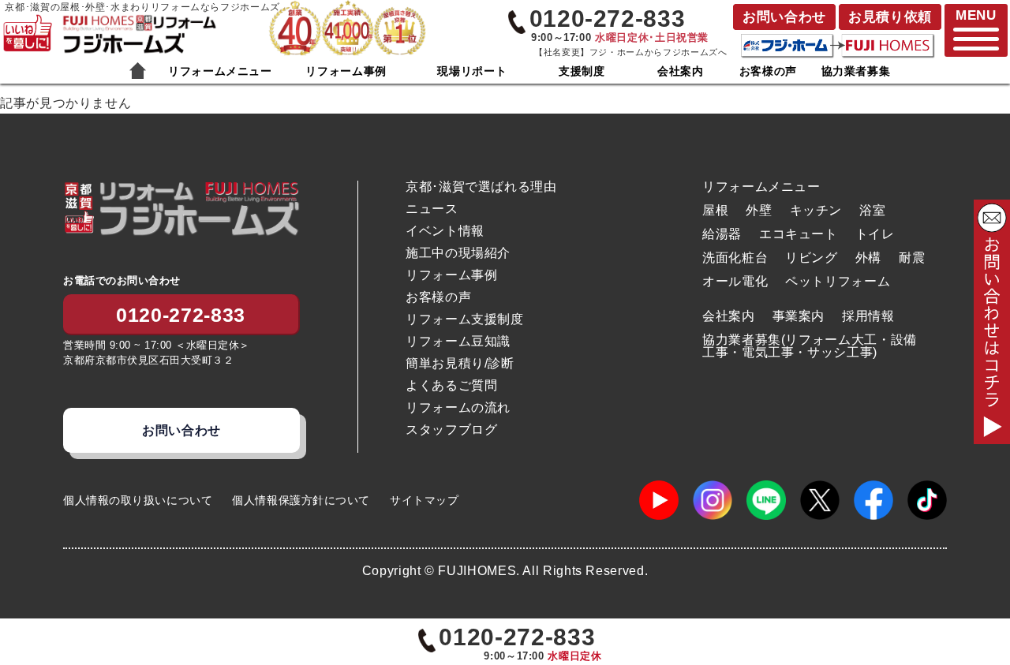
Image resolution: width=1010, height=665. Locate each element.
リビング (811, 257)
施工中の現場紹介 (458, 253)
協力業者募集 (856, 71)
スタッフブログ (451, 430)
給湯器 (722, 234)
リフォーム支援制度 (465, 319)
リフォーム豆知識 (458, 341)
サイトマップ (424, 500)
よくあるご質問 (451, 385)
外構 (868, 257)
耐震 (912, 257)
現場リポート (472, 71)
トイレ (875, 234)
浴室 (872, 210)
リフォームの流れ (458, 408)
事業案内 (798, 316)
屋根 (715, 210)
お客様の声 (768, 71)
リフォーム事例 (345, 71)
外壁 (759, 210)
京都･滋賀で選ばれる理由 (481, 187)
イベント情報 (445, 231)
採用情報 (868, 316)
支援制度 (582, 71)
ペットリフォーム (837, 281)
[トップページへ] (139, 22)
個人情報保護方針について (301, 500)
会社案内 (680, 71)
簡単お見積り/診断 (460, 363)
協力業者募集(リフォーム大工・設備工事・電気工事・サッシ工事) (809, 346)
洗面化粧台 (735, 257)
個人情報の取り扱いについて (137, 500)
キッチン (816, 210)
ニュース (432, 209)
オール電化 (735, 281)
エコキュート (798, 234)
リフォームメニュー (220, 71)
